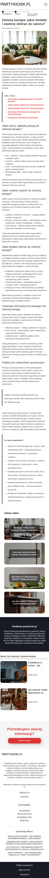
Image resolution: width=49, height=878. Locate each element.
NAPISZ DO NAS (24, 741)
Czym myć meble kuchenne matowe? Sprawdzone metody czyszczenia (24, 553)
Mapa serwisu (24, 870)
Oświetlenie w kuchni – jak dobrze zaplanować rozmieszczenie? (38, 664)
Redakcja (24, 793)
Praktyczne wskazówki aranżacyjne (23, 118)
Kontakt (24, 797)
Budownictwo (24, 817)
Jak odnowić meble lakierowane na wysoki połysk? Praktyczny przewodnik (37, 691)
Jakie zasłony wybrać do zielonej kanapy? (26, 105)
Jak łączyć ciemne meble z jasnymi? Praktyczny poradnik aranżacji (24, 529)
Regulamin (24, 875)
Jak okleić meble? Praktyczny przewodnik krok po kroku (24, 602)
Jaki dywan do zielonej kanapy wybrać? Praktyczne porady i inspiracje (24, 578)
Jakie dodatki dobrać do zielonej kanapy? (26, 108)
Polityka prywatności (24, 865)
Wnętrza (17, 14)
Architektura (24, 814)
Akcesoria (24, 811)
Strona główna (6, 14)
